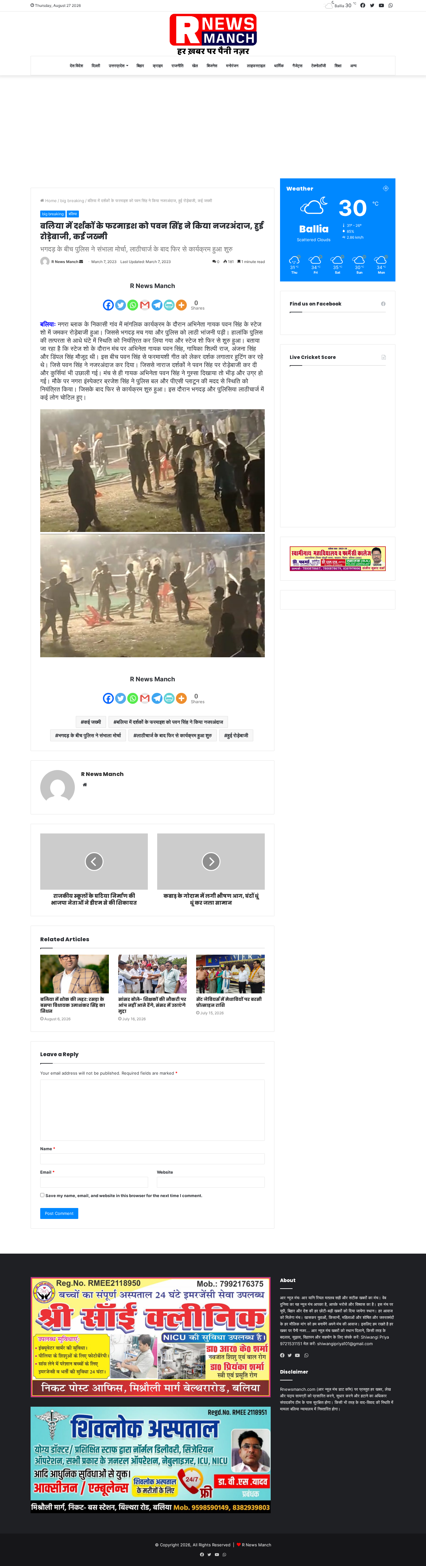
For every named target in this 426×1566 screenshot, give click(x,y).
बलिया (73, 213)
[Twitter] (120, 301)
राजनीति (177, 65)
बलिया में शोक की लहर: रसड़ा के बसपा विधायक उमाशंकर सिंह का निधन (72, 1005)
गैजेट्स (298, 65)
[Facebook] (108, 301)
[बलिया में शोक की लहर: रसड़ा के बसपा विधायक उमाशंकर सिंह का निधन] (74, 974)
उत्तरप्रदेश (116, 65)
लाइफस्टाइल (256, 65)
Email (47, 1172)
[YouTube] (299, 1355)
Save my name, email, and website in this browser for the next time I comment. (124, 1195)
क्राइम (158, 65)
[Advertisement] (213, 125)
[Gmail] (144, 301)
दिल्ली (96, 65)
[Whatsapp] (132, 301)
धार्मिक (279, 65)
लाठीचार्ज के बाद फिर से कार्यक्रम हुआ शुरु (174, 735)
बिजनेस (212, 65)
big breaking (72, 200)
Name (47, 1148)
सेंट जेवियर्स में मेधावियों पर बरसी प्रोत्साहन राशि (229, 1002)
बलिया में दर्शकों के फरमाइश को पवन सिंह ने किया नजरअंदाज (170, 722)
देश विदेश (76, 65)
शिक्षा (338, 65)
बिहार (140, 65)
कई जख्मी (92, 722)
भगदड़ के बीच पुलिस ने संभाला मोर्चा (89, 735)
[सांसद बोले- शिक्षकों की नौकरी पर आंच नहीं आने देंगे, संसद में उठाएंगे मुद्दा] (152, 974)
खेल (195, 65)
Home (50, 200)
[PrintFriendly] (169, 301)
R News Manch (64, 261)
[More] (181, 301)
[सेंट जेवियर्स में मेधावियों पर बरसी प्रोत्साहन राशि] (230, 974)
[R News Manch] (212, 34)
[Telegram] (157, 301)
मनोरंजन (232, 65)
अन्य (353, 65)
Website (165, 1172)
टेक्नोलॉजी (318, 65)
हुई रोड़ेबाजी (237, 735)
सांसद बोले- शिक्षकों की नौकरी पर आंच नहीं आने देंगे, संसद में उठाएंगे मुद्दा (152, 1005)
